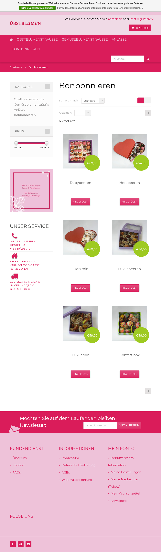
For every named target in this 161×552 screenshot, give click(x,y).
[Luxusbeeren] (129, 237)
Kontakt (19, 465)
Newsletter (119, 501)
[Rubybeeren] (80, 151)
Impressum (70, 458)
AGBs (66, 472)
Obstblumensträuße (37, 39)
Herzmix (80, 269)
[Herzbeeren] (129, 151)
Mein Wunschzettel (125, 493)
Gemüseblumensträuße (85, 39)
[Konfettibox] (129, 323)
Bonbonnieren (26, 49)
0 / (142, 28)
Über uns (20, 458)
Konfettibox (130, 355)
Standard (89, 100)
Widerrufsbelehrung (77, 480)
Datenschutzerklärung (78, 465)
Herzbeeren (129, 183)
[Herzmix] (80, 237)
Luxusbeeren (129, 269)
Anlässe (119, 39)
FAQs (17, 472)
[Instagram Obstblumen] (28, 544)
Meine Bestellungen (126, 472)
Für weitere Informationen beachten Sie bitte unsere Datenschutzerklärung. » (100, 8)
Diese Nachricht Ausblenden (37, 8)
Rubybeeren (80, 183)
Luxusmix (80, 355)
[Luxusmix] (80, 323)
